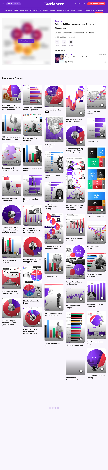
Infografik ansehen (26, 41)
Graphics (58, 21)
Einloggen (81, 4)
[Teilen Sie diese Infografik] (57, 42)
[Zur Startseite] (54, 3)
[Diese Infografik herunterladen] (71, 42)
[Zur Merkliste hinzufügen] (64, 42)
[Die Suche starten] (75, 4)
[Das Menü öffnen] (3, 3)
